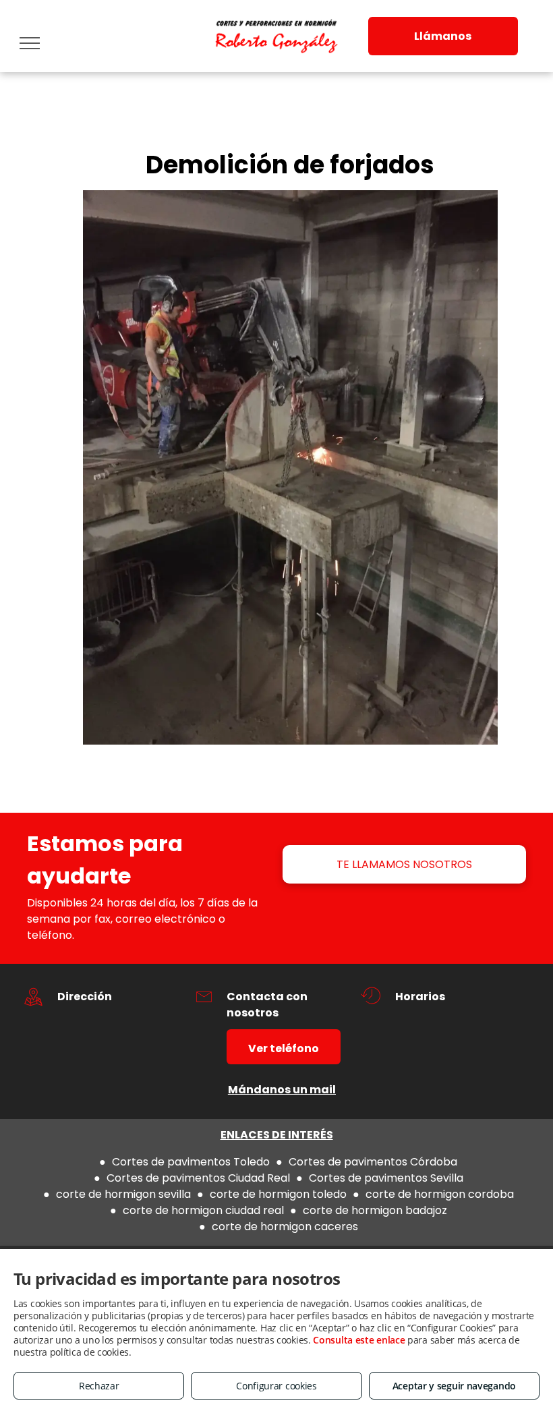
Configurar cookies (276, 1385)
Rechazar (99, 1385)
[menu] (29, 43)
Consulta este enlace (359, 1339)
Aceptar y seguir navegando (454, 1385)
